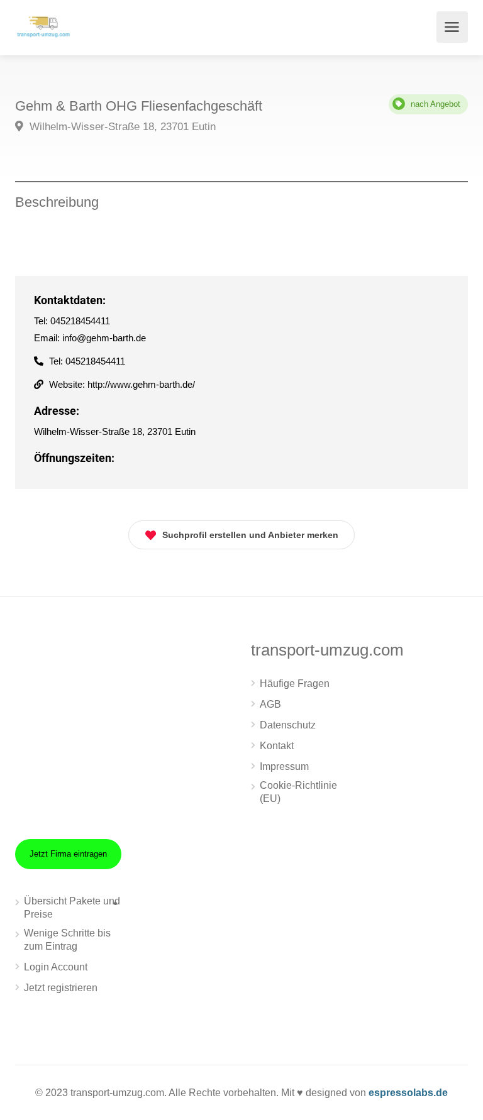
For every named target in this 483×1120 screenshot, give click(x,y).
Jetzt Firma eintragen (68, 854)
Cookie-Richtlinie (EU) (298, 792)
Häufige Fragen (295, 683)
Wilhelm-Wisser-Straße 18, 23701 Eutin (121, 127)
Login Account (55, 967)
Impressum (284, 766)
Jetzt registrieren (60, 987)
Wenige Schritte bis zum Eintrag (67, 940)
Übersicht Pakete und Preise (72, 908)
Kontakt (277, 745)
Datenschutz (288, 725)
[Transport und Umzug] (43, 25)
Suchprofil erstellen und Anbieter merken (250, 535)
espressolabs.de (408, 1092)
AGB (270, 704)
